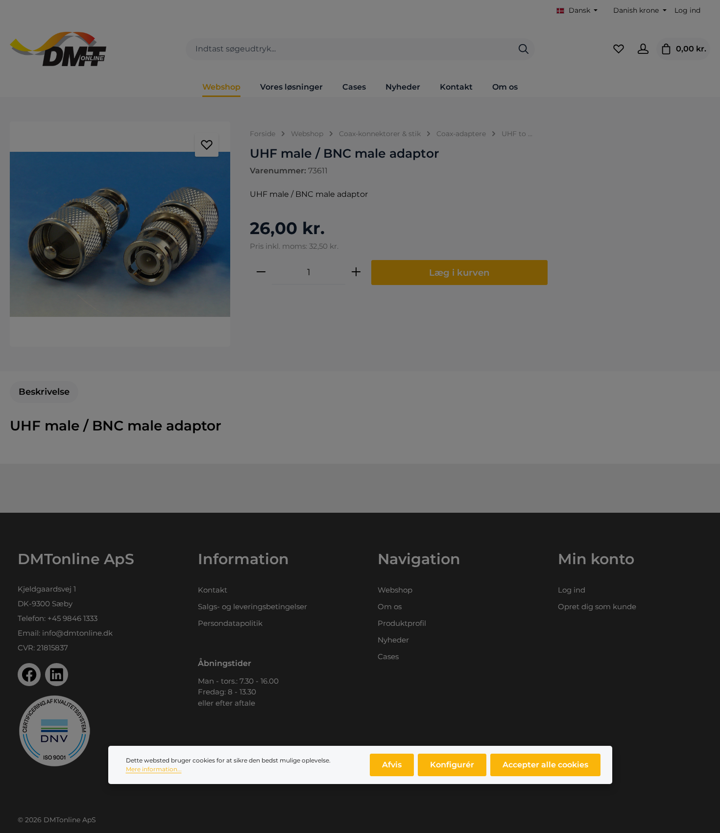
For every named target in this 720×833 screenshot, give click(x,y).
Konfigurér (452, 764)
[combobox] (349, 49)
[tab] (44, 392)
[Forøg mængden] (356, 272)
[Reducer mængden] (261, 272)
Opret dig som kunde (597, 606)
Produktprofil (402, 623)
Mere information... (154, 769)
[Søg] (523, 49)
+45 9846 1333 (72, 618)
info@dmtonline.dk (77, 633)
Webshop (395, 590)
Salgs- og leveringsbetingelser (252, 606)
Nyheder (393, 639)
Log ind (687, 10)
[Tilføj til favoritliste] (206, 145)
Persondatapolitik (230, 623)
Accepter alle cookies (545, 764)
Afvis (392, 764)
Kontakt (212, 590)
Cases (388, 656)
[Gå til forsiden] (58, 49)
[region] (120, 234)
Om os (390, 606)
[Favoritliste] (618, 49)
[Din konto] (643, 49)
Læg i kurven (459, 272)
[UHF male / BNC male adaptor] (120, 234)
